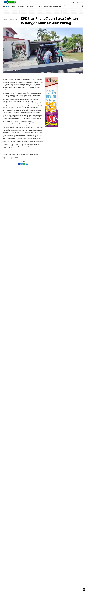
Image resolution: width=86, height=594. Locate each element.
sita (34, 103)
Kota (24, 6)
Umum (50, 6)
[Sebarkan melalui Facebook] (19, 164)
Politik (13, 6)
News (7, 6)
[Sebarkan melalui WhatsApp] (24, 164)
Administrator (6, 18)
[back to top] (84, 589)
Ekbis (21, 6)
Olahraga (45, 6)
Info (28, 6)
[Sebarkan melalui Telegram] (27, 164)
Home (4, 6)
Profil (36, 6)
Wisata (32, 6)
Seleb (40, 6)
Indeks (60, 6)
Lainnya (55, 6)
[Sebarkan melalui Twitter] (21, 164)
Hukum (17, 6)
